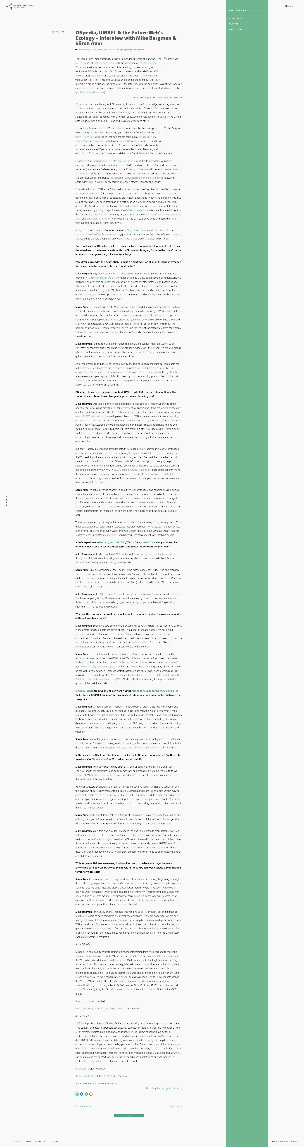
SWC (116, 1083)
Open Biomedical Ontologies (135, 469)
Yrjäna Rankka (149, 747)
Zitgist (175, 218)
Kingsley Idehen (84, 690)
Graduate (100, 141)
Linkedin (28, 1141)
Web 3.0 (103, 542)
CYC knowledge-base (136, 210)
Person (151, 136)
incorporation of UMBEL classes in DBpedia (97, 234)
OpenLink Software (97, 218)
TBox (91, 294)
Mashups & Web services (106, 49)
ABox (78, 298)
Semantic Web (117, 542)
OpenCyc (154, 206)
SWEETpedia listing (92, 416)
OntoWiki (101, 900)
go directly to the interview (89, 92)
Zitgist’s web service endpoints (143, 230)
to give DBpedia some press (146, 372)
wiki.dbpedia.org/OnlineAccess (91, 1008)
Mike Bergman (148, 75)
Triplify (114, 900)
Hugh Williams (117, 747)
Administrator (82, 141)
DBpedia (79, 104)
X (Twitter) (17, 1141)
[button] (77, 1094)
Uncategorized (138, 49)
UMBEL (155, 108)
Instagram (54, 1141)
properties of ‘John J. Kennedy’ (117, 161)
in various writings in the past (101, 277)
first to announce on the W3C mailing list (155, 690)
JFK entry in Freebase (137, 169)
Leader (143, 136)
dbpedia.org (81, 1001)
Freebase (120, 863)
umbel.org (80, 1068)
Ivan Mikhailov (133, 747)
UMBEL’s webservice (103, 63)
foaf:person (116, 177)
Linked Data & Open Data (87, 49)
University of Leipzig (154, 214)
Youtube (37, 1141)
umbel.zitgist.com (84, 1076)
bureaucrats (100, 759)
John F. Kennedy (84, 136)
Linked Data (148, 542)
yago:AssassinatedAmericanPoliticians (145, 177)
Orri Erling (104, 747)
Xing (46, 1141)
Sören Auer (97, 75)
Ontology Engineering (124, 49)
